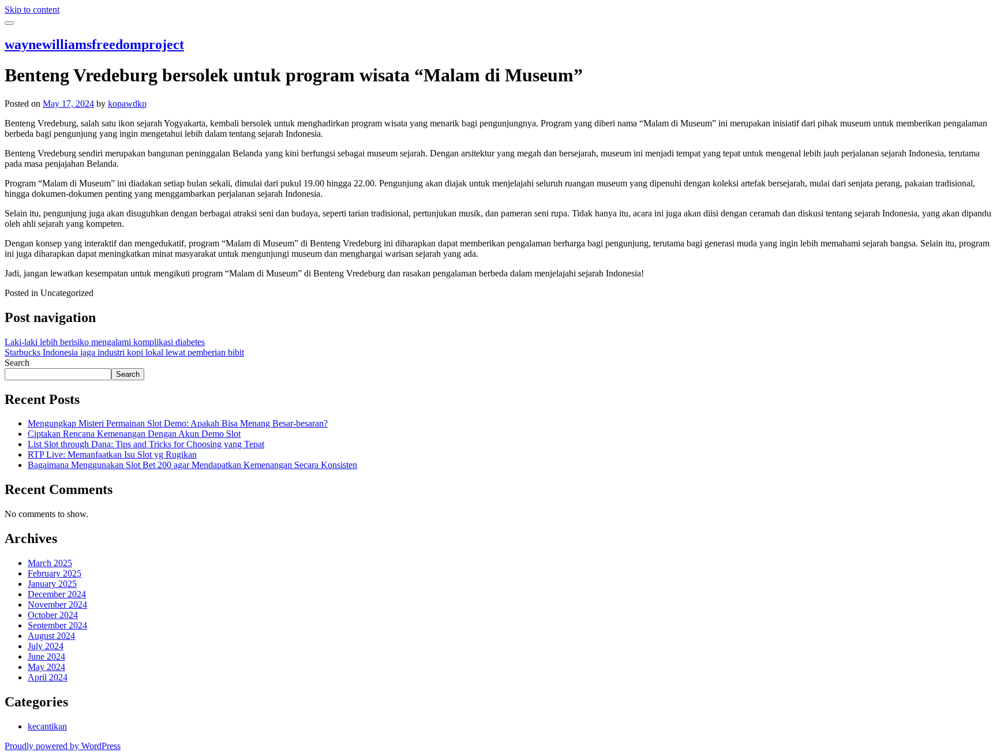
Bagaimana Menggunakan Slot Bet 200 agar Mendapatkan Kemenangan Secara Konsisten (192, 465)
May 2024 (46, 667)
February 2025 (54, 573)
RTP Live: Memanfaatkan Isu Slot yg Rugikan (112, 454)
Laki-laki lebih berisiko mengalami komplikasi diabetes (105, 342)
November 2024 (57, 604)
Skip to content (32, 9)
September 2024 (57, 625)
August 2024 (51, 636)
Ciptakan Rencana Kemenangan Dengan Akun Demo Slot (134, 434)
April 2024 (48, 677)
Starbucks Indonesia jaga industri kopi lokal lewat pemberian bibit (124, 352)
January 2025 (52, 584)
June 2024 (46, 656)
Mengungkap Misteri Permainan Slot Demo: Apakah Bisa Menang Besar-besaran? (178, 423)
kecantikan (47, 726)
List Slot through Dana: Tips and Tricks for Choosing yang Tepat (146, 444)
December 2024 (57, 594)
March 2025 (50, 563)
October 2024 (53, 615)
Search (17, 363)
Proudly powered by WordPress (63, 746)
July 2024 (45, 646)
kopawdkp (127, 103)
